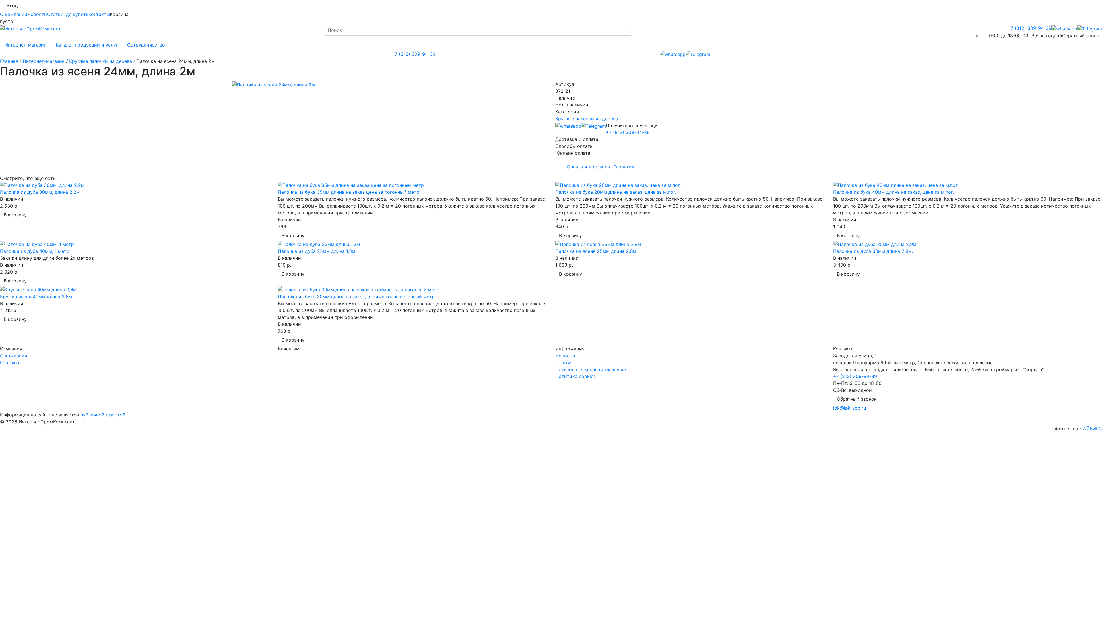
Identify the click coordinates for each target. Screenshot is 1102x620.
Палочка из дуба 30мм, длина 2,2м (40, 192)
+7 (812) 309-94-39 (1029, 28)
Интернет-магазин (25, 45)
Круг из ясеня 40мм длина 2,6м (36, 296)
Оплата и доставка (588, 167)
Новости (37, 14)
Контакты (99, 14)
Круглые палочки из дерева (586, 118)
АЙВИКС (1092, 428)
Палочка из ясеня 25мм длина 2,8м (595, 251)
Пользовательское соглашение (590, 369)
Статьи (55, 14)
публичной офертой (102, 415)
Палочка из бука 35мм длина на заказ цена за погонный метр (348, 192)
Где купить (75, 14)
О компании (13, 14)
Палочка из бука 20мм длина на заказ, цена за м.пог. (615, 192)
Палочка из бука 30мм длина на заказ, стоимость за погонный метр (356, 296)
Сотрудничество (146, 45)
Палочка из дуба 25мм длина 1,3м (316, 251)
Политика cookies (575, 376)
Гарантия (624, 167)
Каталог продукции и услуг (87, 45)
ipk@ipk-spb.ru (849, 408)
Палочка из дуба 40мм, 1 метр (34, 251)
